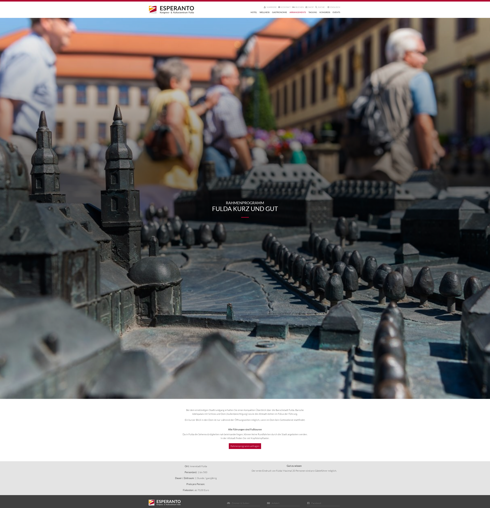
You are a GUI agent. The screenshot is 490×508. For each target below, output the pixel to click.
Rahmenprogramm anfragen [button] (244, 446)
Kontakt (286, 7)
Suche (321, 7)
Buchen (299, 7)
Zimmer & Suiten (240, 503)
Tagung (312, 12)
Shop (311, 7)
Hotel (254, 12)
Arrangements (298, 12)
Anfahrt (275, 503)
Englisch (335, 7)
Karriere (272, 7)
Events (336, 12)
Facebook (316, 503)
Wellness (265, 12)
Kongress (325, 12)
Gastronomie (279, 12)
